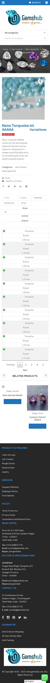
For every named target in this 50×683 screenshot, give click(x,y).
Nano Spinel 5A (32, 49)
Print (7, 178)
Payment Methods (10, 487)
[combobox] (25, 33)
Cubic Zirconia (8, 455)
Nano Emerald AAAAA (13, 395)
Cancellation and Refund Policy (16, 519)
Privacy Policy (8, 515)
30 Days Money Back (11, 636)
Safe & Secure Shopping (13, 631)
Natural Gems (8, 467)
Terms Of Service (10, 510)
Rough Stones (8, 463)
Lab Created (17, 49)
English (30, 681)
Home (5, 49)
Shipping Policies (10, 491)
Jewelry (5, 472)
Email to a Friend (13, 181)
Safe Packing (8, 640)
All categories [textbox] (11, 32)
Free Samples (8, 495)
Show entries (25, 212)
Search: (25, 220)
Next (25, 370)
